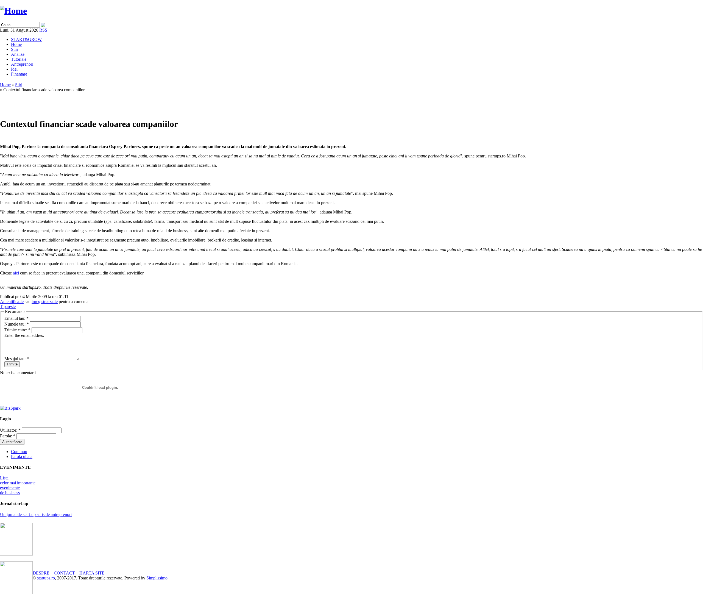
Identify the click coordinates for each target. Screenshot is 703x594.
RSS (43, 30)
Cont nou (19, 451)
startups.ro (46, 578)
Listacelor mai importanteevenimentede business (17, 485)
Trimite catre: (17, 329)
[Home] (13, 11)
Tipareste (8, 306)
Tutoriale (18, 59)
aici (16, 273)
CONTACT (64, 573)
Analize (17, 54)
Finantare (19, 74)
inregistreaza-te (45, 301)
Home (16, 44)
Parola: (7, 436)
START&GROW (26, 39)
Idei (14, 69)
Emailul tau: (16, 318)
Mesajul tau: (16, 358)
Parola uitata (21, 456)
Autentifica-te (12, 301)
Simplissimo (157, 578)
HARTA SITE (92, 573)
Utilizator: (10, 430)
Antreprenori (22, 64)
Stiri (14, 49)
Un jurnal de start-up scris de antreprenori (36, 514)
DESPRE (41, 573)
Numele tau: (16, 324)
